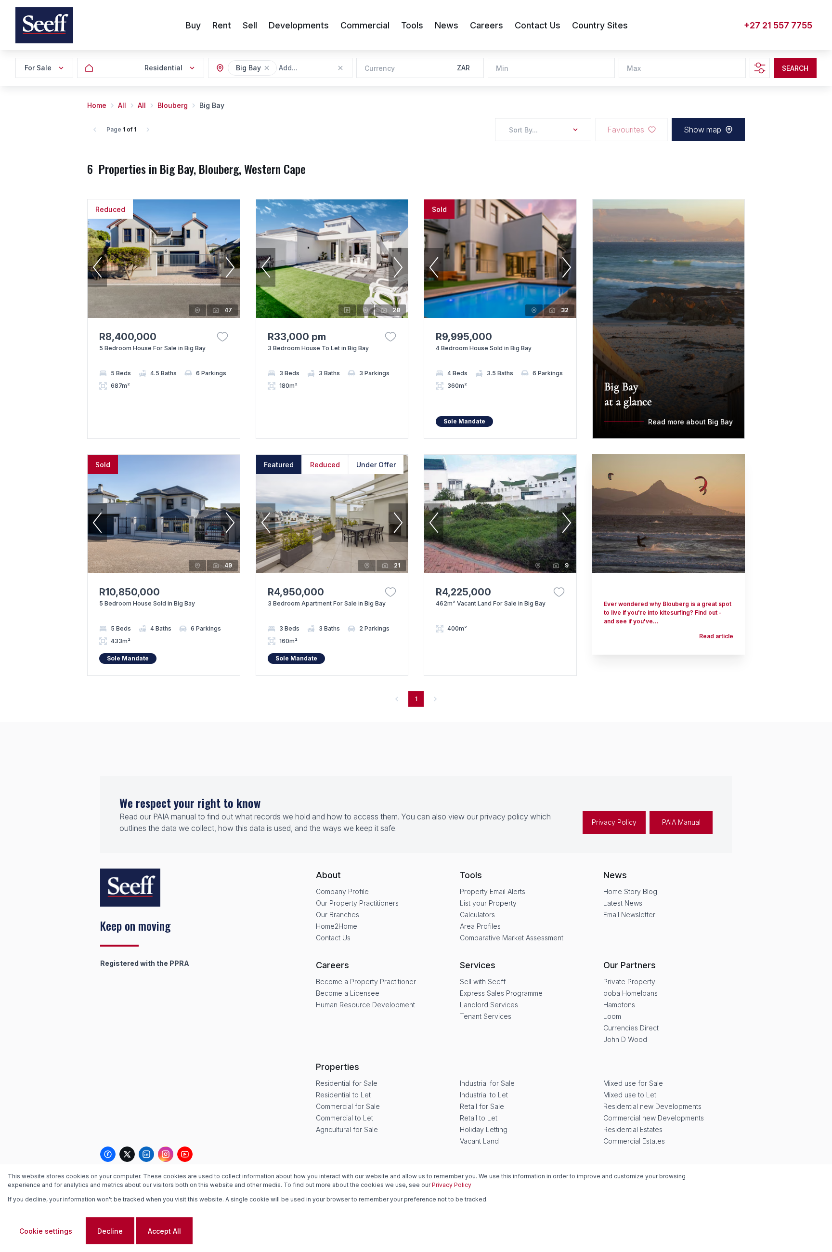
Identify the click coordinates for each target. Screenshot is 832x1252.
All (122, 105)
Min (502, 68)
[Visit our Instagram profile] (165, 1154)
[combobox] (331, 68)
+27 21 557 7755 (778, 25)
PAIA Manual (681, 822)
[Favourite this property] (222, 337)
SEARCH (795, 68)
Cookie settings (45, 1231)
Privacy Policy (614, 822)
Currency (379, 68)
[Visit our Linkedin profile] (146, 1154)
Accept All (164, 1231)
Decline (110, 1231)
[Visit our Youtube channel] (185, 1154)
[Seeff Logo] (44, 25)
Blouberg (172, 105)
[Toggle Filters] (760, 68)
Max (634, 68)
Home (96, 105)
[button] (267, 68)
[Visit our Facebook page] (108, 1154)
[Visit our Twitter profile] (127, 1154)
